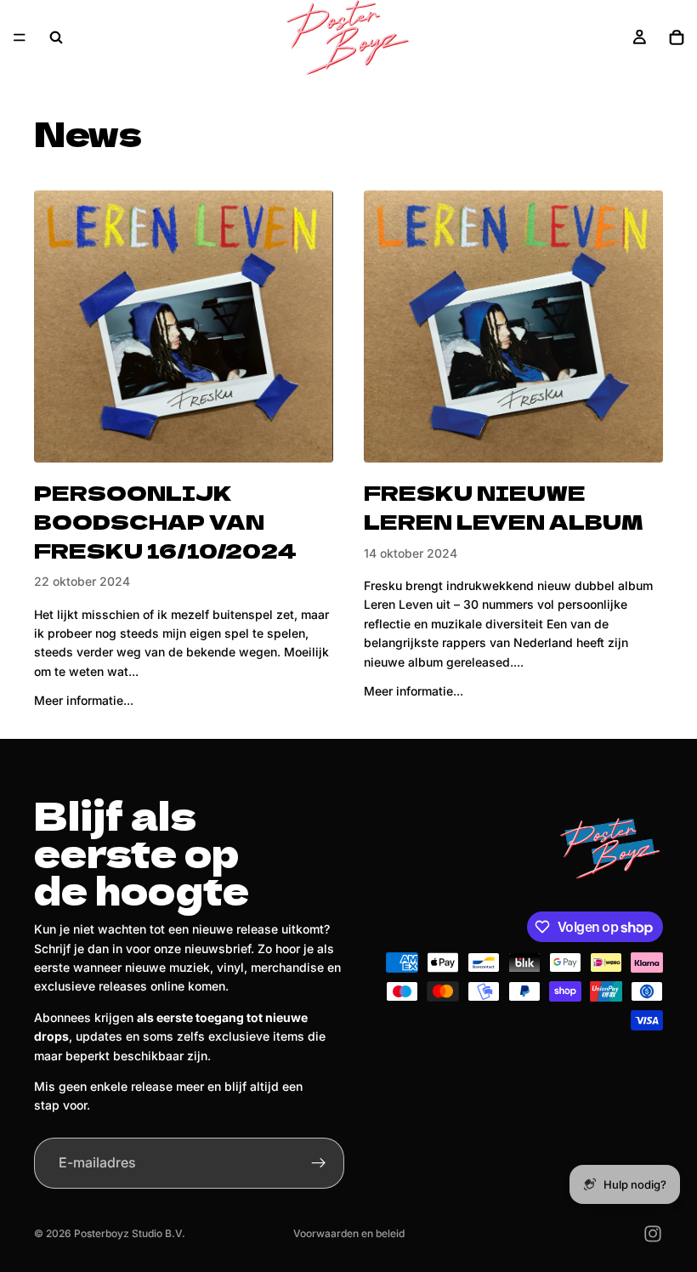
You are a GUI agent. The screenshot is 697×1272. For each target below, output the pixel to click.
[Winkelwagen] (676, 37)
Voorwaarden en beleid (349, 1233)
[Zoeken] (56, 37)
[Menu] (19, 37)
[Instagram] (653, 1234)
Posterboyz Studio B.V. (129, 1233)
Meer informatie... (83, 700)
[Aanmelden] (319, 1163)
